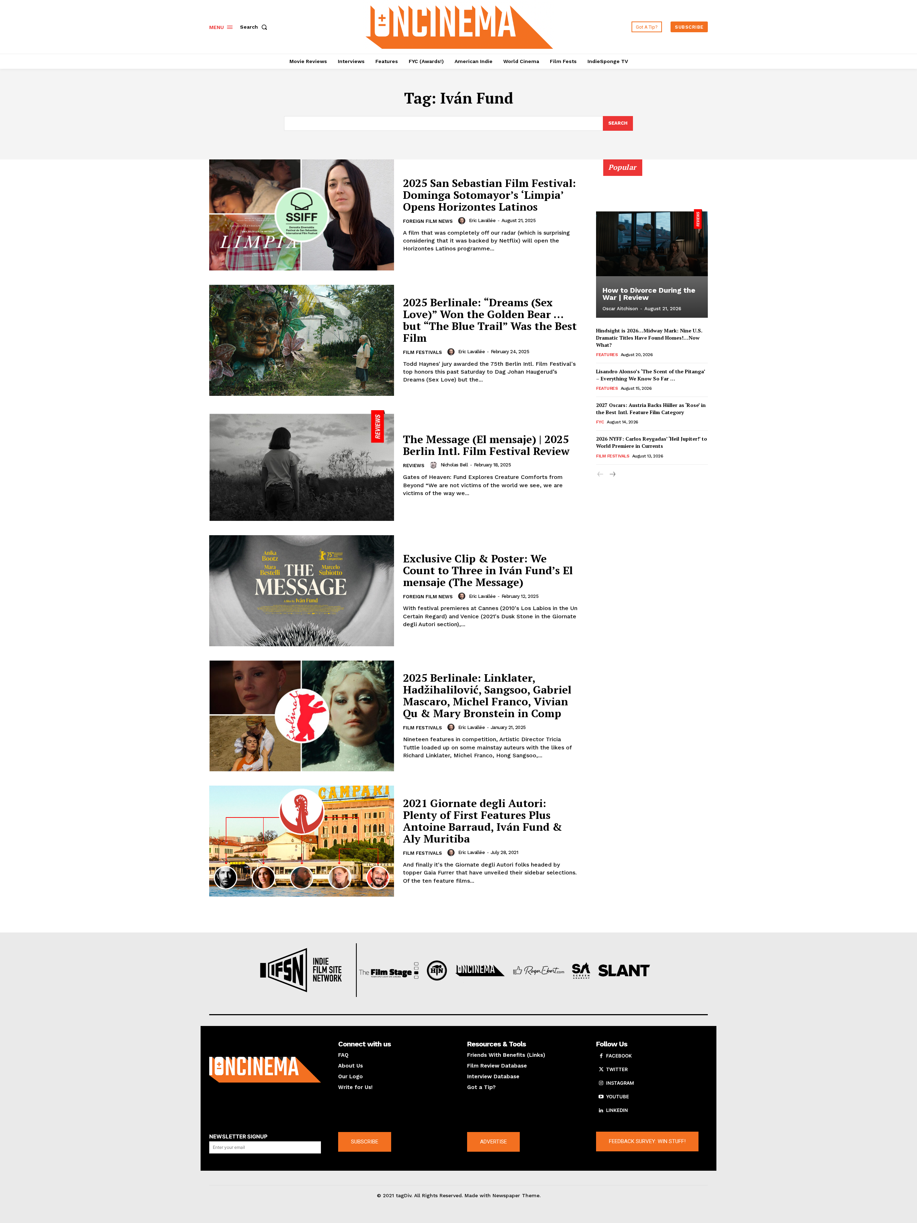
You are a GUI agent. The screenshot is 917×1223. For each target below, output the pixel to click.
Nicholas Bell (454, 464)
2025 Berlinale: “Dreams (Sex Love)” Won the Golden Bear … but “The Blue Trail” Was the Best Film (490, 320)
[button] (255, 26)
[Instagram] (601, 1083)
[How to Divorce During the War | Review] (652, 242)
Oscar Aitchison (620, 308)
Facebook (619, 1056)
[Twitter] (601, 1070)
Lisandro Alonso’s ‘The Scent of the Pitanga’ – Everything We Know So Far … (650, 375)
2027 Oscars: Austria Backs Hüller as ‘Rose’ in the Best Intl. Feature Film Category (651, 409)
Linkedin (617, 1110)
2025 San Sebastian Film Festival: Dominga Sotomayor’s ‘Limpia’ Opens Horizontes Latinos (489, 195)
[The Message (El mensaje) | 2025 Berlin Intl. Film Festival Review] (301, 465)
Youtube (617, 1096)
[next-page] (612, 474)
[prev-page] (600, 474)
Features (607, 354)
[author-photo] (462, 220)
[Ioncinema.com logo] (265, 1070)
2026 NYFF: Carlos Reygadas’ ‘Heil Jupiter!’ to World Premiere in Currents (651, 442)
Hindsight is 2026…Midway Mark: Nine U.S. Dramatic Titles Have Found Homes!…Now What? (649, 337)
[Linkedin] (601, 1111)
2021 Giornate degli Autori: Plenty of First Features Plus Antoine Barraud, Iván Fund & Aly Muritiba (482, 821)
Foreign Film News (428, 221)
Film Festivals (422, 352)
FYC (600, 422)
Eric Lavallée (482, 220)
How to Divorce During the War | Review (648, 294)
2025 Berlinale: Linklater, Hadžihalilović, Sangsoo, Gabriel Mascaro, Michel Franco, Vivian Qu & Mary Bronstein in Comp (487, 695)
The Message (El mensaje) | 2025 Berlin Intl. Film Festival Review (486, 445)
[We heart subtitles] (459, 26)
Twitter (617, 1069)
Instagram (620, 1083)
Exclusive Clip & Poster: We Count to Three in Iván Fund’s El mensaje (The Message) (488, 570)
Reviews (413, 465)
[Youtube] (601, 1097)
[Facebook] (601, 1056)
